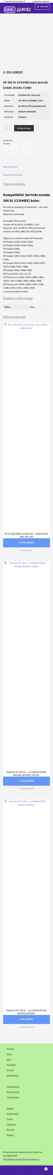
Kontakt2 (11, 1064)
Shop (9, 1059)
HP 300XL (14, 150)
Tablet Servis (13, 1097)
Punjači (10, 1135)
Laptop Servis (13, 1086)
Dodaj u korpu (24, 128)
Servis (9, 1054)
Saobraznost (13, 1075)
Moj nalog (9, 1170)
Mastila (10, 1108)
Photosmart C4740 (31, 153)
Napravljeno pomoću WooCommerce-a (21, 1159)
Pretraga (26, 1170)
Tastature (11, 1124)
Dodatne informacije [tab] (12, 174)
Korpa (40, 1168)
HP (15, 141)
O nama (10, 1070)
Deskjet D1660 (28, 144)
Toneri (10, 1119)
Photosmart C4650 (12, 153)
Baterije (10, 1129)
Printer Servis (13, 1091)
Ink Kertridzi (24, 141)
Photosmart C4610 (29, 150)
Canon (22, 789)
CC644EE (15, 144)
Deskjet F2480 (32, 147)
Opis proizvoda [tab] (10, 166)
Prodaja (10, 1048)
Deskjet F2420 (17, 147)
